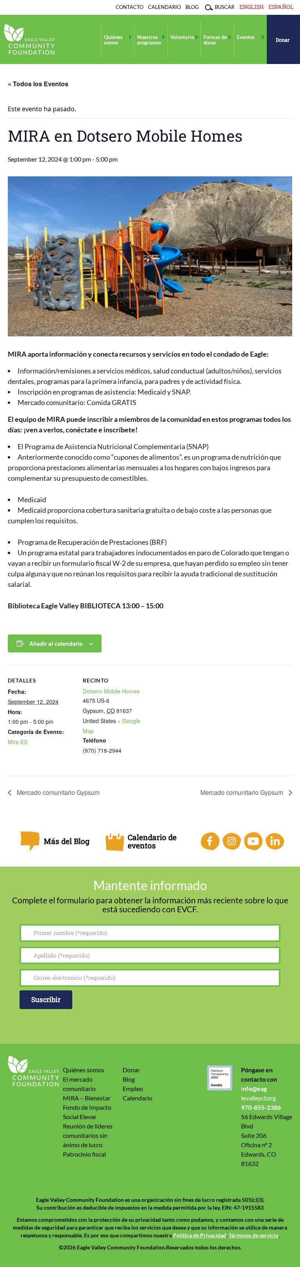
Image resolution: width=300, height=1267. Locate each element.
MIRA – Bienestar (87, 1098)
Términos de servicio (254, 1235)
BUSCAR (224, 7)
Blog (192, 7)
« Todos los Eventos (38, 83)
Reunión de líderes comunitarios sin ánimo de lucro (87, 1135)
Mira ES (17, 742)
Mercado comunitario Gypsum (57, 792)
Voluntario (182, 37)
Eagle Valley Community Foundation (29, 39)
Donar (282, 40)
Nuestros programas (149, 40)
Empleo (133, 1088)
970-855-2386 (261, 1107)
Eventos (246, 37)
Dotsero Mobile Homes (111, 691)
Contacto (129, 7)
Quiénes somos (113, 40)
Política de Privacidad (199, 1235)
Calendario (164, 7)
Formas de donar (215, 40)
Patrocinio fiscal (84, 1154)
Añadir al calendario (56, 643)
